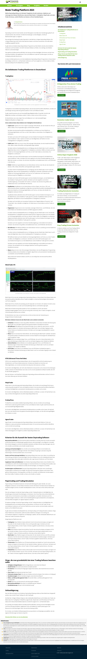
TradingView (62, 33)
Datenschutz (8, 647)
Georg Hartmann (18, 21)
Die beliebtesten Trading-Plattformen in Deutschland (68, 30)
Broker (46, 5)
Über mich (59, 647)
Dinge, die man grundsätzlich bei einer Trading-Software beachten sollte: (67, 54)
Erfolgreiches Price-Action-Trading (69, 84)
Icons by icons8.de (34, 656)
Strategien (19, 5)
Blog (28, 5)
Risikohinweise (34, 647)
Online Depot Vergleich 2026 (67, 155)
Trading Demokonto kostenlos (68, 191)
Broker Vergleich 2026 (35, 653)
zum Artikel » (61, 95)
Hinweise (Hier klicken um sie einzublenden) (16, 617)
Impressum (59, 650)
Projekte (37, 5)
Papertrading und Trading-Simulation (67, 51)
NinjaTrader (62, 40)
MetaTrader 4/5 (63, 35)
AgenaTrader (62, 44)
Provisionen (33, 650)
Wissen (9, 5)
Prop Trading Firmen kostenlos (68, 225)
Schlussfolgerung (62, 57)
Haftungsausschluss (9, 653)
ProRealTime (62, 42)
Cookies (7, 650)
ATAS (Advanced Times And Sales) (67, 37)
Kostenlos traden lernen (65, 120)
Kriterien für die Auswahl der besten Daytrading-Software (67, 48)
